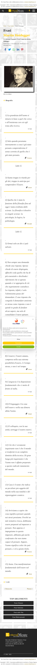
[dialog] (18, 333)
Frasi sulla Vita (18, 612)
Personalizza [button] (18, 343)
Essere (30, 187)
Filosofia (29, 224)
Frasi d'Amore (18, 603)
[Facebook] (5, 51)
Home (4, 26)
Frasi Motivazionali (18, 617)
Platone (29, 589)
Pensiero (29, 158)
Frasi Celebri (11, 26)
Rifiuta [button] (18, 339)
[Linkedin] (18, 51)
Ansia (30, 574)
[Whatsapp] (14, 51)
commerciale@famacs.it (30, 2)
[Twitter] (10, 51)
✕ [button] (32, 319)
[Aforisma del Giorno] (29, 10)
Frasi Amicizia (18, 608)
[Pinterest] (22, 51)
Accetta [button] (18, 346)
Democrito (8, 589)
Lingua (29, 414)
